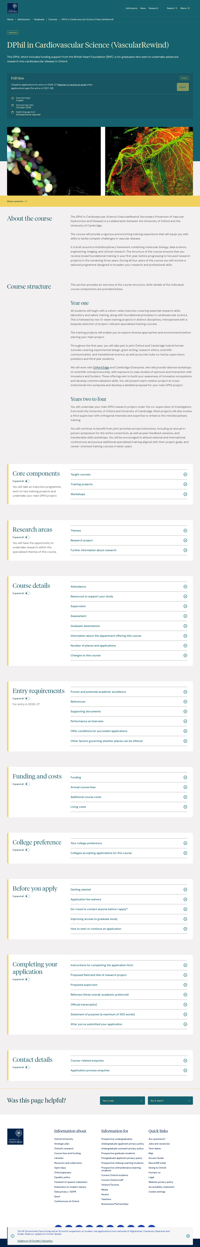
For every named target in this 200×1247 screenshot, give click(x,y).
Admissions (132, 8)
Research (153, 8)
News (143, 8)
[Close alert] (184, 1236)
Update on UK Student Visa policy (35, 1240)
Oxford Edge (101, 367)
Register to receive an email (72, 84)
